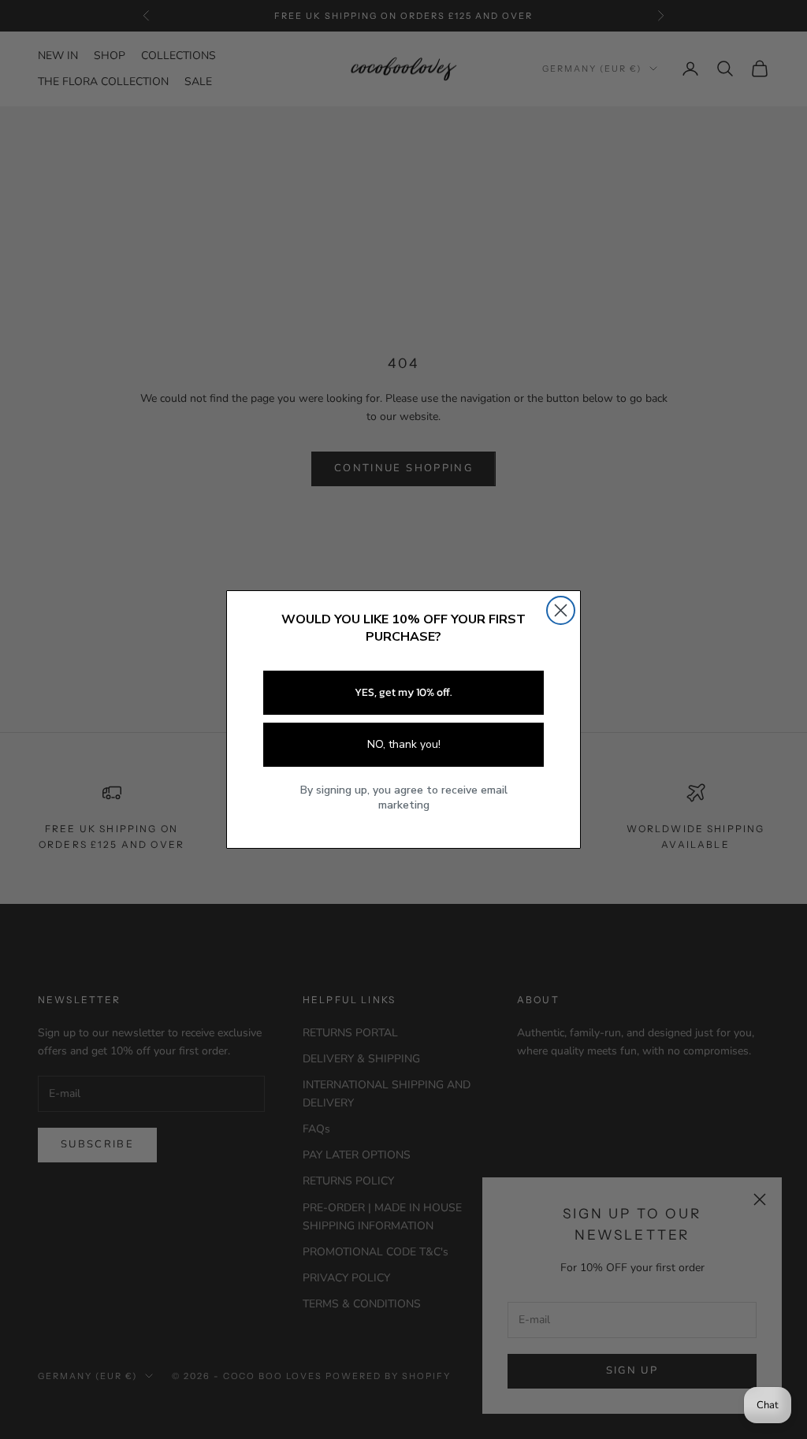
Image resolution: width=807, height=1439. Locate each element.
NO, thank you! (404, 744)
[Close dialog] (561, 610)
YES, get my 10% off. (403, 692)
